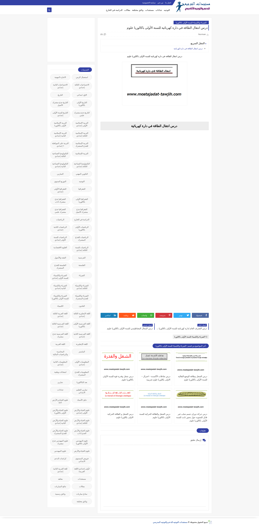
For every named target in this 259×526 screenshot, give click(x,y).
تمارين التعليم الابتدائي (81, 391)
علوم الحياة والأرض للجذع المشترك (60, 432)
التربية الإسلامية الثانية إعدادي (60, 134)
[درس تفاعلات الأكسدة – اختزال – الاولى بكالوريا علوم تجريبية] (154, 363)
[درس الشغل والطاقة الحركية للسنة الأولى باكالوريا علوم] (154, 401)
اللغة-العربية (60, 344)
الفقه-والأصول (60, 257)
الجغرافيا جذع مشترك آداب (60, 200)
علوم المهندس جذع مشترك (60, 442)
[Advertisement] (69, 39)
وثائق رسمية (60, 494)
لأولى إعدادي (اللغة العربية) (81, 470)
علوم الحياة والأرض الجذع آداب (82, 432)
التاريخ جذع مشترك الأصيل (60, 103)
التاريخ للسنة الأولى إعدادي (60, 114)
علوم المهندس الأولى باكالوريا (82, 442)
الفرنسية (82, 257)
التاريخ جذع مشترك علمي (82, 114)
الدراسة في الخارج (114, 10)
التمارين (60, 173)
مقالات (127, 10)
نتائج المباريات (60, 486)
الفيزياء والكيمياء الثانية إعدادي (60, 287)
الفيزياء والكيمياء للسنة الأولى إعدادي (60, 276)
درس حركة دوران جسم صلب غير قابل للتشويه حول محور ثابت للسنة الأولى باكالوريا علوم (191, 417)
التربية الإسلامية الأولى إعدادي (82, 124)
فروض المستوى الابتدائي (81, 460)
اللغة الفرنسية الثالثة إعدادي (60, 325)
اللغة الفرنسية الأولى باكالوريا (81, 325)
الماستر (82, 351)
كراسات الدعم (60, 458)
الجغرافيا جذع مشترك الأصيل (82, 210)
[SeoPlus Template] (210, 522)
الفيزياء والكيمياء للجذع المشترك (82, 297)
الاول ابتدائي (82, 95)
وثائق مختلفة (137, 10)
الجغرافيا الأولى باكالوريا (82, 200)
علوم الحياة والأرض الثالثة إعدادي (82, 421)
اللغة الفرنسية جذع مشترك (60, 335)
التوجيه (167, 10)
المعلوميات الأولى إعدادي (82, 363)
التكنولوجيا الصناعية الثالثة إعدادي (60, 154)
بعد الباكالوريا (82, 382)
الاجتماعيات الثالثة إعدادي (82, 86)
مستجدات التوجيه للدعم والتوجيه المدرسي (170, 522)
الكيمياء (60, 306)
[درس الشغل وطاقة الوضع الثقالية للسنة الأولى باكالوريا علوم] (191, 363)
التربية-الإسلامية (81, 153)
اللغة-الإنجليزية (82, 344)
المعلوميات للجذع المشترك (82, 373)
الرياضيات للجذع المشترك (81, 238)
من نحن (160, 2)
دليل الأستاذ (82, 400)
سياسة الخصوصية (149, 2)
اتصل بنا (168, 2)
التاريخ (60, 95)
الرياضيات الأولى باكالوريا (82, 228)
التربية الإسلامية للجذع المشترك (82, 144)
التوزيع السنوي (60, 181)
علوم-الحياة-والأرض (82, 451)
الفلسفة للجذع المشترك (60, 266)
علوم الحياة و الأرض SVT (60, 401)
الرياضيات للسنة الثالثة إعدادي (81, 248)
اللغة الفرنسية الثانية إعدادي (82, 335)
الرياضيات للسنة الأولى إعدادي (60, 238)
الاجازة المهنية (60, 77)
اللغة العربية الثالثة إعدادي (60, 314)
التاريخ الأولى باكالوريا (82, 103)
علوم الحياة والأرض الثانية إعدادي (60, 421)
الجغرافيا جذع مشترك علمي (60, 210)
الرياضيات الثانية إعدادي (60, 228)
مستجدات (149, 10)
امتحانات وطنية (60, 372)
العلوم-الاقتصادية (60, 247)
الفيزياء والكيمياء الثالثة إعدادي (82, 287)
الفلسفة (82, 265)
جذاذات (159, 10)
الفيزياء (82, 275)
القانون (82, 306)
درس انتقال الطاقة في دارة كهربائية (188, 48)
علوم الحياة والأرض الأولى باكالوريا (60, 411)
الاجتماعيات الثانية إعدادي (60, 86)
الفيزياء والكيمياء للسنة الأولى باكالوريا (191, 22)
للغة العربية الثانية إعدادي (60, 470)
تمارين (60, 382)
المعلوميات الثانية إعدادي (60, 363)
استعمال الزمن (82, 77)
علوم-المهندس (60, 451)
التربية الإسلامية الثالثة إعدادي (82, 134)
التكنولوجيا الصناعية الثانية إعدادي (60, 165)
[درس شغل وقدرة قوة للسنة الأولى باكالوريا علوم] (117, 363)
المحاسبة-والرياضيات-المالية (60, 353)
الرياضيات (60, 219)
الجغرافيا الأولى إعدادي (60, 190)
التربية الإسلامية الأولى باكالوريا (60, 124)
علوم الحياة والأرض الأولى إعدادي (82, 411)
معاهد (60, 479)
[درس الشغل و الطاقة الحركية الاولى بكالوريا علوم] (117, 401)
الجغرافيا (81, 188)
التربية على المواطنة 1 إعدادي (60, 144)
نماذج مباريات (81, 494)
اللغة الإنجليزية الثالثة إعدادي (82, 314)
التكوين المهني (82, 173)
